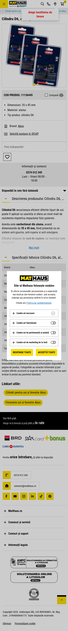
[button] (23, 313)
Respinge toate (22, 352)
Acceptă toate (46, 352)
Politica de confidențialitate (39, 303)
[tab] (34, 313)
